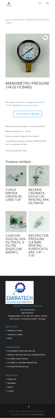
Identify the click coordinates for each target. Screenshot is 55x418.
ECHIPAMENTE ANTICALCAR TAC (21, 351)
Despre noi (11, 379)
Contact (10, 391)
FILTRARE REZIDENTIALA (18, 366)
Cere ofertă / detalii (27, 114)
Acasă (8, 20)
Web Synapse (38, 414)
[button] (45, 37)
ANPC (9, 338)
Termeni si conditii (14, 334)
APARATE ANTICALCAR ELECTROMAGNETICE (26, 355)
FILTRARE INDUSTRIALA (17, 358)
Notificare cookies (14, 330)
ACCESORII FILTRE (18, 20)
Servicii (10, 387)
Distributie (11, 383)
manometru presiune (29, 105)
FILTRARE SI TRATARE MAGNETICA (22, 362)
